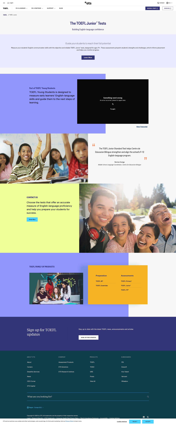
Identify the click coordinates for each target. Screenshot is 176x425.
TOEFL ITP (125, 290)
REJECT (135, 421)
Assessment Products (66, 362)
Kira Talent (125, 372)
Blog (61, 8)
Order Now (32, 219)
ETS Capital (31, 386)
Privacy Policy (69, 421)
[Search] (148, 397)
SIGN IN (166, 8)
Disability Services (33, 372)
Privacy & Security (37, 418)
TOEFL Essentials (102, 285)
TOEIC (92, 367)
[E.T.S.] (88, 3)
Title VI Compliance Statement (89, 418)
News (29, 376)
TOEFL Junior (126, 285)
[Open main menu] (4, 3)
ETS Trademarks (50, 418)
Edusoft (124, 367)
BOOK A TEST (151, 8)
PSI (122, 362)
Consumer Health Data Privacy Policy (67, 418)
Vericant (124, 376)
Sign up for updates (88, 337)
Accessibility (104, 418)
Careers (30, 367)
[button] (22, 8)
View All (92, 381)
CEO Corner (31, 381)
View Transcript (141, 127)
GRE (91, 372)
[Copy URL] (112, 104)
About (29, 362)
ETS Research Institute (66, 372)
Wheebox (124, 381)
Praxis (92, 376)
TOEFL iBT (99, 281)
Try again (112, 109)
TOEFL (92, 362)
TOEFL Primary (126, 281)
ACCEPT (147, 421)
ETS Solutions (63, 367)
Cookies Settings (114, 418)
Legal (28, 418)
